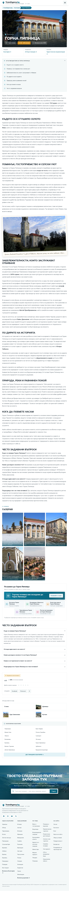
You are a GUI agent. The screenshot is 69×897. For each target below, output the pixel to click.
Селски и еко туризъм (46, 840)
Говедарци (5, 861)
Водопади (35, 829)
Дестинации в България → (34, 754)
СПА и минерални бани (46, 854)
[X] (16, 816)
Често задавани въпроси (14, 88)
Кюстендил (5, 867)
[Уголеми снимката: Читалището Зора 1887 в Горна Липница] (34, 529)
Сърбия (19, 841)
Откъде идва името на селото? (14, 649)
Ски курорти (46, 849)
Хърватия (20, 867)
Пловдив (4, 864)
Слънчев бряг (6, 844)
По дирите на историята (14, 76)
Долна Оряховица (10, 749)
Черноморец (5, 831)
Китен (4, 834)
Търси (53, 791)
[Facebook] (3, 816)
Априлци (4, 824)
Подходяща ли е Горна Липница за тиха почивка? (21, 666)
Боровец (4, 857)
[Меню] (65, 3)
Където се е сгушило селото (15, 65)
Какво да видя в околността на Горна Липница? (20, 655)
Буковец (7, 742)
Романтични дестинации (46, 835)
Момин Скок (8, 732)
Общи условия (58, 837)
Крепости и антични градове (35, 844)
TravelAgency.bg (7, 7)
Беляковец (8, 739)
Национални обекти (46, 860)
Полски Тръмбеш (40, 732)
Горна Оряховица (40, 742)
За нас (55, 824)
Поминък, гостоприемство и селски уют (18, 69)
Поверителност (58, 841)
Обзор (4, 827)
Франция (20, 834)
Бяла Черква (39, 728)
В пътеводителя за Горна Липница (18, 60)
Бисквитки (56, 844)
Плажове (35, 861)
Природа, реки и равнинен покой (16, 80)
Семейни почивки (45, 845)
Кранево (4, 847)
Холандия (20, 864)
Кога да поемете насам (14, 84)
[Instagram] (7, 816)
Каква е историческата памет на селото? (18, 661)
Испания (19, 831)
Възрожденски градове (36, 833)
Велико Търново (9, 746)
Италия (19, 824)
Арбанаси (38, 746)
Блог (55, 831)
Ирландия (20, 847)
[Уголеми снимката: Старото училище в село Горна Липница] (56, 529)
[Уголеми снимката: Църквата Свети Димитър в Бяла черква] (12, 563)
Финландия (20, 874)
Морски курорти (34, 853)
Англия (19, 827)
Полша (19, 857)
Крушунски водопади (42, 749)
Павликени (8, 728)
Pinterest (23, 691)
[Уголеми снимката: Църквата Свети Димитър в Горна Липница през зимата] (12, 529)
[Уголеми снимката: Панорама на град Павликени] (34, 563)
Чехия (19, 871)
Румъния (19, 844)
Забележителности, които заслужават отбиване (21, 72)
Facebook (14, 691)
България (17, 7)
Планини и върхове (46, 825)
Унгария (19, 861)
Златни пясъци (6, 837)
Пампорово (5, 841)
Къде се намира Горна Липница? (15, 631)
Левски (7, 735)
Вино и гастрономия (36, 825)
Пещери (34, 857)
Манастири (35, 849)
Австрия (19, 851)
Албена (4, 851)
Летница (38, 739)
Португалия (20, 854)
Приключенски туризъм (47, 830)
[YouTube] (11, 816)
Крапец (4, 854)
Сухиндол (38, 735)
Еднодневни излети (36, 838)
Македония (20, 837)
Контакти (56, 827)
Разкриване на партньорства (58, 848)
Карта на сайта (58, 834)
